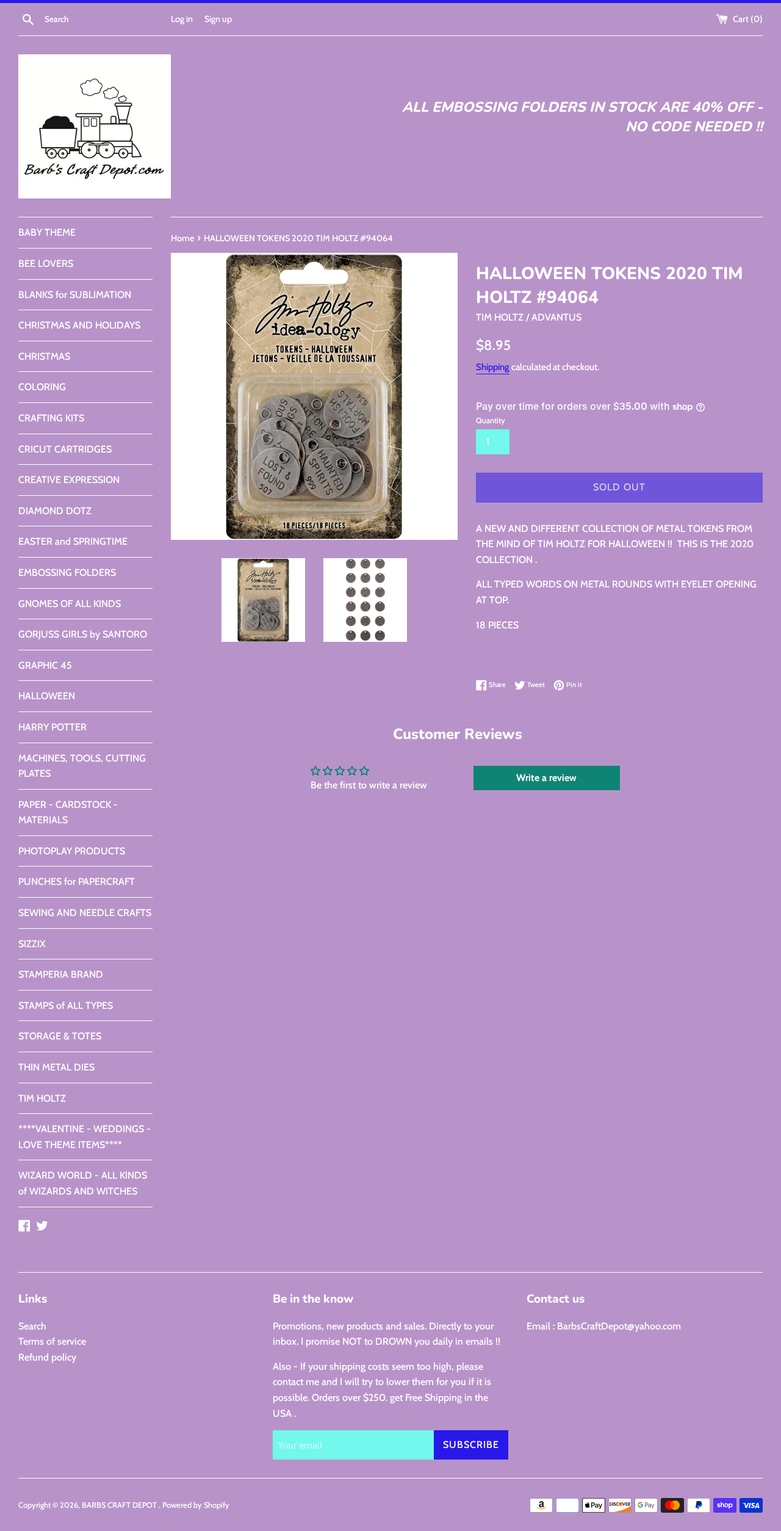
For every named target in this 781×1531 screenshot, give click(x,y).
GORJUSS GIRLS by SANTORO (82, 634)
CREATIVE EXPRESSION (69, 479)
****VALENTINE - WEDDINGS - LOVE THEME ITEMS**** (84, 1137)
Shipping (492, 367)
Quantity (490, 420)
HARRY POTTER (52, 727)
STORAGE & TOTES (59, 1036)
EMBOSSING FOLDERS (67, 572)
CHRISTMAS (44, 356)
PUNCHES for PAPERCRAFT (76, 881)
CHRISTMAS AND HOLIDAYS (79, 325)
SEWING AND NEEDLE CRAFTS (84, 912)
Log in (182, 18)
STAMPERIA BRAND (60, 974)
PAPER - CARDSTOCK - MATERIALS (68, 812)
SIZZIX (32, 944)
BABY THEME (47, 232)
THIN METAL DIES (56, 1067)
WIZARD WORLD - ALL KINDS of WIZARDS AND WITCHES (82, 1183)
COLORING (42, 387)
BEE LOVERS (45, 263)
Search (32, 1326)
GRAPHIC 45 (45, 665)
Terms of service (52, 1341)
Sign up (218, 18)
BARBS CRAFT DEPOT (120, 1505)
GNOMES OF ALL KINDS (69, 603)
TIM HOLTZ (42, 1098)
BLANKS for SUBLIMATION (74, 294)
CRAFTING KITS (51, 418)
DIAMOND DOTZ (55, 511)
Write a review (546, 778)
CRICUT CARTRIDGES (65, 449)
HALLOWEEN (46, 696)
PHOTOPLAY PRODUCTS (71, 851)
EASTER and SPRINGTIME (73, 541)
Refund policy (47, 1357)
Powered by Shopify (195, 1505)
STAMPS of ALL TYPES (65, 1005)
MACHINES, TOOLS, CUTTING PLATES (82, 766)
